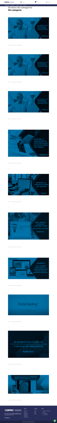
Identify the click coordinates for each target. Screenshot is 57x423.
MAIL (37, 1)
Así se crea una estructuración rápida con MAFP (23, 293)
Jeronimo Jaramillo (11, 201)
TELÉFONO (48, 2)
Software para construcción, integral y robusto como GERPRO (28, 89)
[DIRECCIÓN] (21, 2)
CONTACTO (24, 5)
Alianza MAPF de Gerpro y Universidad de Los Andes (25, 52)
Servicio (10, 15)
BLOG (21, 5)
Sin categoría (20, 201)
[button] (55, 421)
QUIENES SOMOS (7, 5)
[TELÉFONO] (46, 2)
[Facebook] (9, 418)
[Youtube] (7, 418)
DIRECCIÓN (23, 2)
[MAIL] (35, 1)
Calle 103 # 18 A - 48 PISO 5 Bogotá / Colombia (27, 3)
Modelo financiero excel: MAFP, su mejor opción (23, 329)
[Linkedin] (5, 418)
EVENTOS (17, 5)
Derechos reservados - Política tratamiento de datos (28, 421)
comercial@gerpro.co (39, 2)
